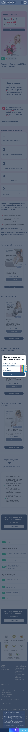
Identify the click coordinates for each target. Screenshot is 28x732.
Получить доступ (14, 374)
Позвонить (3, 730)
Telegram (22, 730)
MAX (13, 730)
